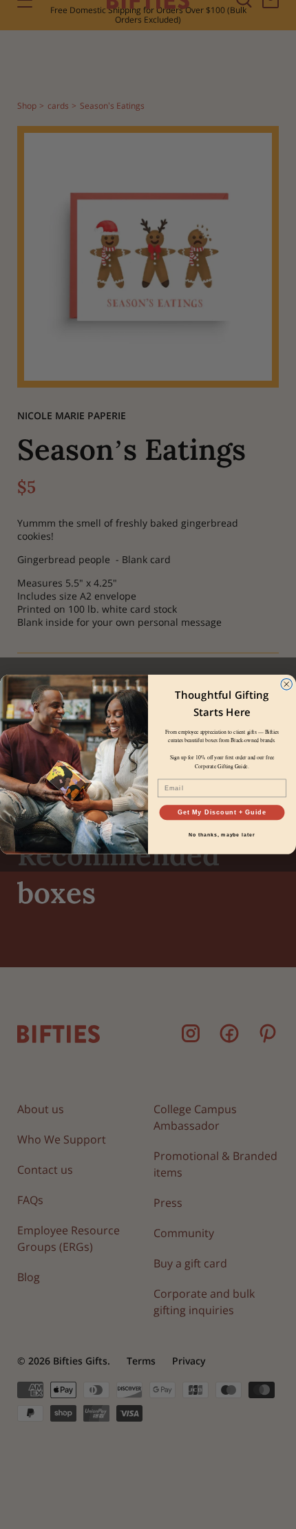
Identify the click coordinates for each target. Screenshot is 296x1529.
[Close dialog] (287, 684)
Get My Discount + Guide (222, 812)
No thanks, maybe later (222, 835)
